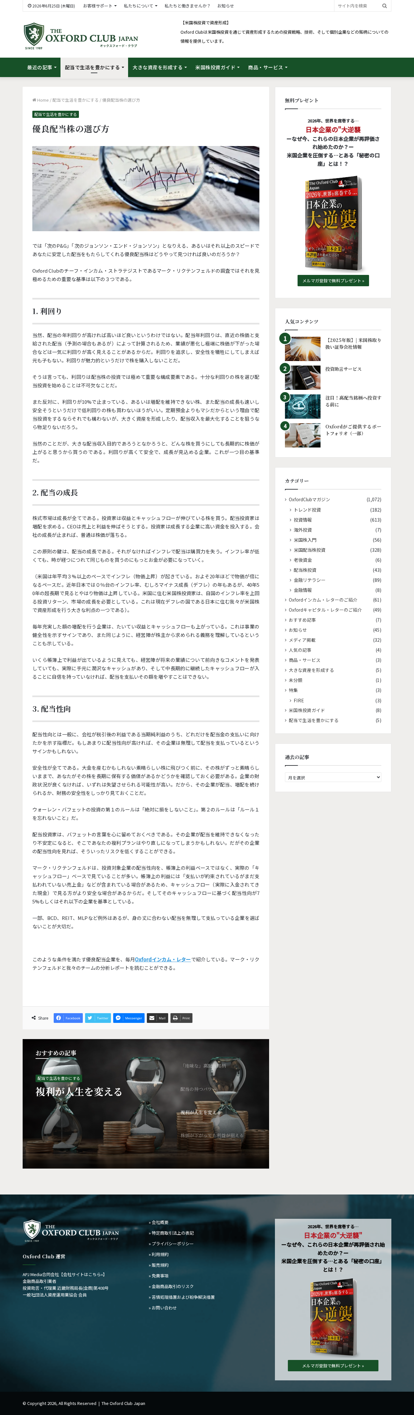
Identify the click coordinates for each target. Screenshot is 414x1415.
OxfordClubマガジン (309, 499)
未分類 (295, 680)
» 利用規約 (159, 1254)
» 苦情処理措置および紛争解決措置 (182, 1297)
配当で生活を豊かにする (92, 67)
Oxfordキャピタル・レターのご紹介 (325, 609)
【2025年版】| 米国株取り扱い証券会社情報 (353, 343)
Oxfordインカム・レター (163, 959)
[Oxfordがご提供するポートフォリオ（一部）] (303, 435)
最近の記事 (39, 67)
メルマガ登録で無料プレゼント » (333, 280)
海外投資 (303, 529)
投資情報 (303, 519)
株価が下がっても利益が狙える (102, 1097)
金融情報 (303, 589)
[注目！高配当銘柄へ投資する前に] (303, 406)
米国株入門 (305, 539)
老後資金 (303, 559)
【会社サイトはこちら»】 (83, 1274)
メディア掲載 (302, 640)
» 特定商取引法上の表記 (171, 1233)
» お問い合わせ (163, 1308)
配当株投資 (305, 569)
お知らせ (225, 6)
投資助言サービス (343, 369)
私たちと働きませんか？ (188, 6)
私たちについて (138, 6)
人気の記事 (300, 650)
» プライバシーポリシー (171, 1243)
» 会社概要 (159, 1222)
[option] (146, 1104)
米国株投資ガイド (215, 67)
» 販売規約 (159, 1265)
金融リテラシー (309, 579)
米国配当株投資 (309, 549)
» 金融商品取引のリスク (171, 1286)
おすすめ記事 (302, 620)
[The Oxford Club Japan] (81, 36)
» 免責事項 (159, 1276)
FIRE (299, 700)
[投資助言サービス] (303, 378)
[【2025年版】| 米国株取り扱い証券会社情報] (303, 349)
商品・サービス (265, 67)
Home (42, 100)
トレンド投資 (307, 509)
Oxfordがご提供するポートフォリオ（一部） (353, 429)
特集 (293, 690)
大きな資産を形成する (158, 67)
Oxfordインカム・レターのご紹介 (323, 599)
